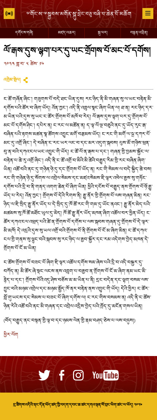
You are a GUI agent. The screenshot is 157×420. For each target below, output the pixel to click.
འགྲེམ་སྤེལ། (12, 80)
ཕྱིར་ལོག (11, 335)
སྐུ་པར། (102, 33)
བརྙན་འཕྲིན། (139, 33)
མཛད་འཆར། (66, 33)
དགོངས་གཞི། (24, 33)
